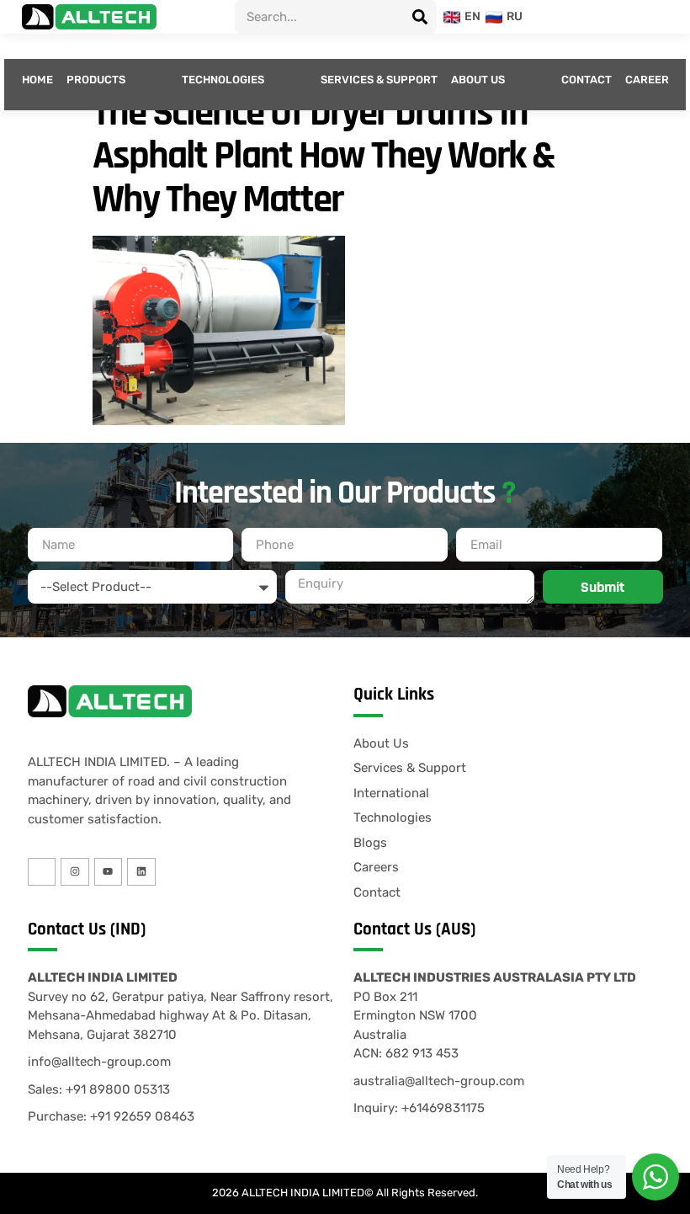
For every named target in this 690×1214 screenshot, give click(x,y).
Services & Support (379, 79)
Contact (586, 79)
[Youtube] (108, 872)
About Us (478, 79)
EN (467, 16)
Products (95, 79)
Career (647, 79)
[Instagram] (75, 872)
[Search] (420, 17)
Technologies (223, 79)
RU (509, 16)
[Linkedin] (141, 872)
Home (37, 79)
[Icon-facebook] (42, 872)
